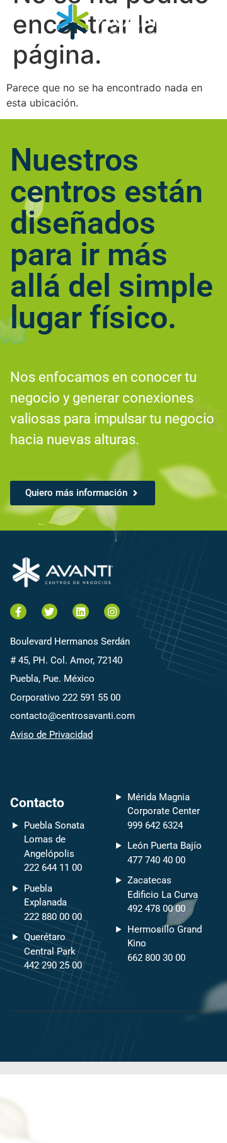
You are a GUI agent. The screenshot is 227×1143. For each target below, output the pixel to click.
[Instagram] (112, 612)
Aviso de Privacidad (51, 734)
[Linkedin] (81, 612)
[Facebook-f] (18, 612)
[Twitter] (50, 612)
